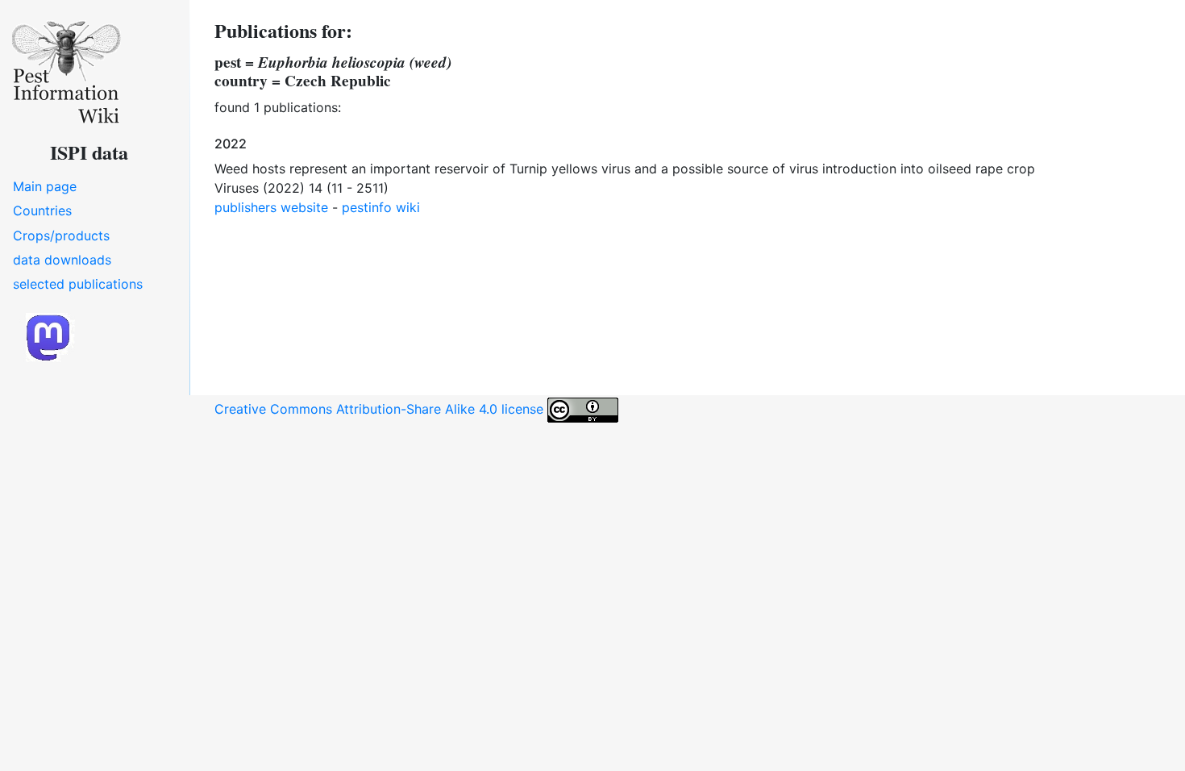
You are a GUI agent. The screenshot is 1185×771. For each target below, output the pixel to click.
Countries (42, 210)
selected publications (78, 284)
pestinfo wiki (381, 207)
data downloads (62, 260)
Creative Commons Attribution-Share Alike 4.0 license (380, 409)
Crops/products (61, 235)
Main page (45, 186)
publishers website (271, 207)
